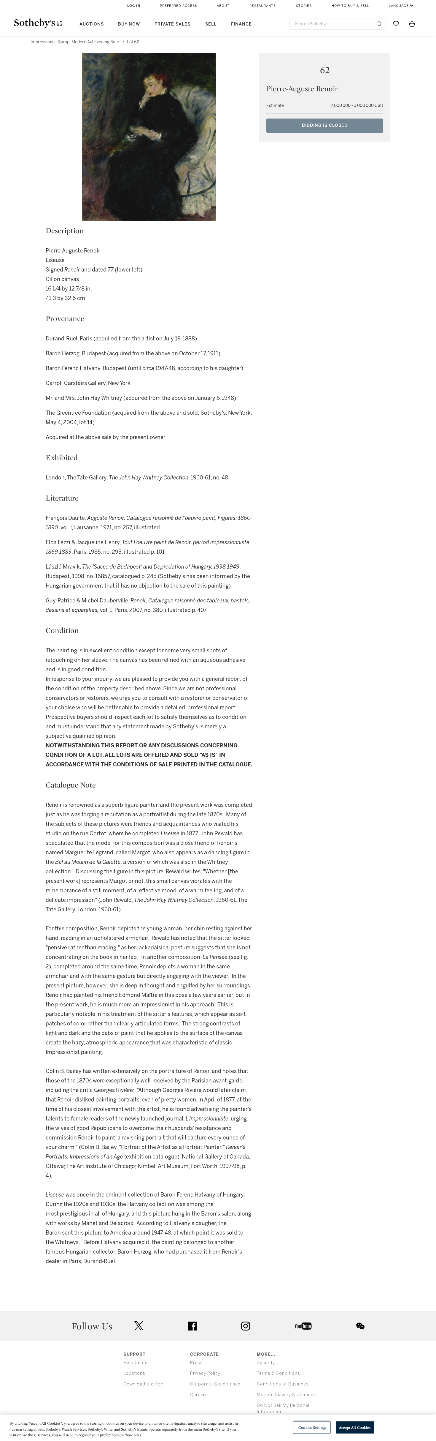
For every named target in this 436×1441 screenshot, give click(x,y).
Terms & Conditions (278, 1373)
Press (196, 1362)
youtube (303, 1326)
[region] (218, 1428)
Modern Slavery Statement (286, 1394)
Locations (134, 1373)
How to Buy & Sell (350, 6)
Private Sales (172, 24)
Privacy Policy (205, 1373)
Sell (211, 24)
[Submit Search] (379, 23)
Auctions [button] (91, 24)
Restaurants (262, 6)
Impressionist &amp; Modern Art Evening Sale (75, 42)
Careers (199, 1394)
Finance (241, 24)
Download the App (143, 1384)
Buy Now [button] (129, 24)
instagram (245, 1326)
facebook (192, 1326)
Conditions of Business (283, 1384)
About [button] (223, 6)
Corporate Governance (215, 1384)
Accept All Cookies (354, 1427)
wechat (360, 1326)
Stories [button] (304, 6)
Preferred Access (178, 6)
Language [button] (399, 6)
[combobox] (337, 24)
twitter (138, 1325)
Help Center (136, 1362)
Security (266, 1362)
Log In (134, 6)
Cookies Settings (312, 1427)
